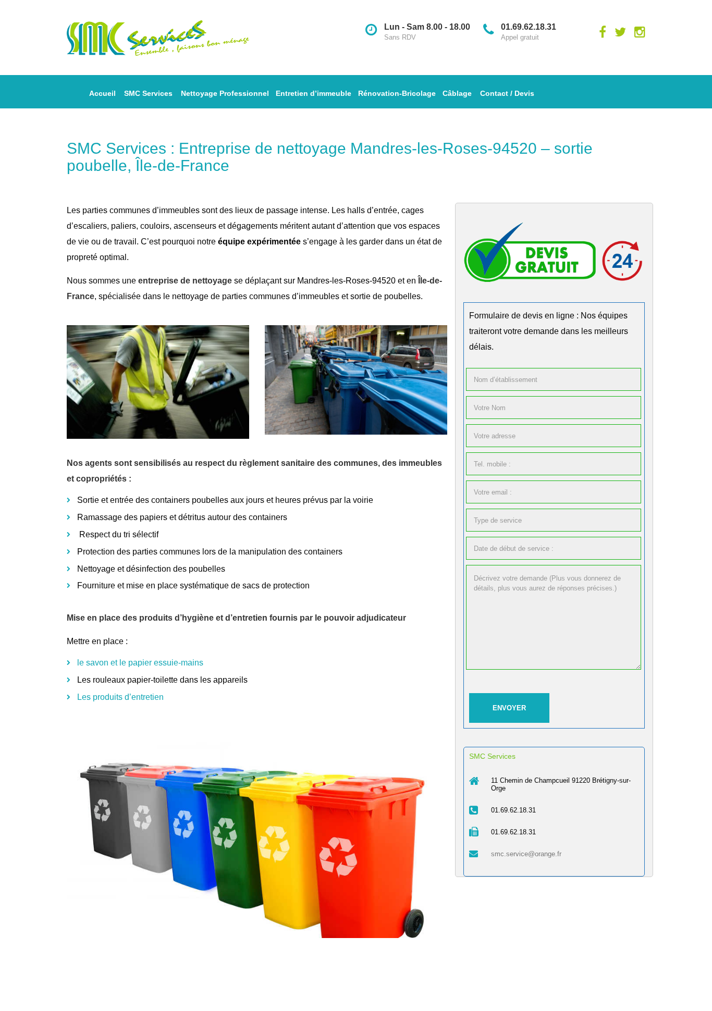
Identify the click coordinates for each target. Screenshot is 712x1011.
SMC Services (148, 93)
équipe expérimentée (259, 241)
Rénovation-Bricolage (397, 93)
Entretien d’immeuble (313, 93)
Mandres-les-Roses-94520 (346, 280)
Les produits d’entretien (120, 697)
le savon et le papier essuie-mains (140, 662)
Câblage (457, 93)
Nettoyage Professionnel (225, 93)
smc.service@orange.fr (526, 854)
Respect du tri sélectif (120, 534)
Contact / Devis (507, 93)
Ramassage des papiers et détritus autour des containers (182, 517)
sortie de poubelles (385, 296)
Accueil (102, 93)
